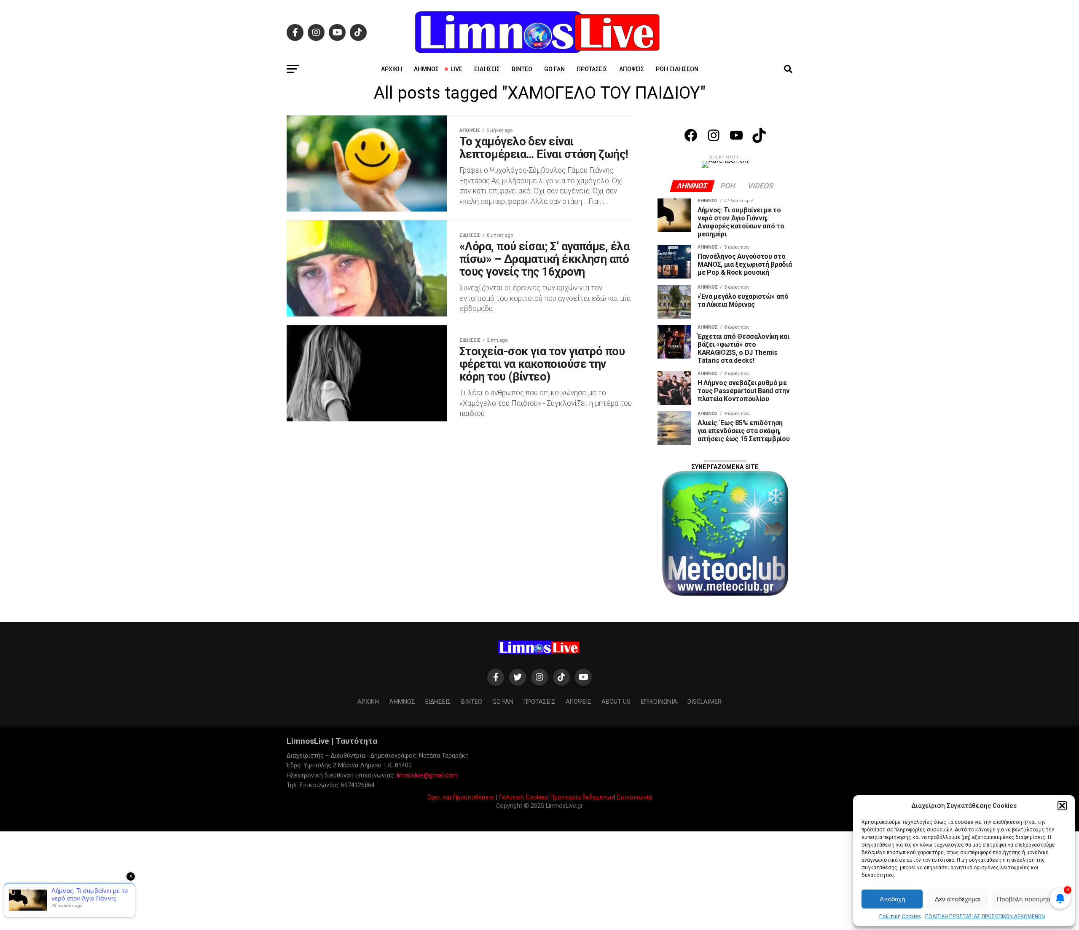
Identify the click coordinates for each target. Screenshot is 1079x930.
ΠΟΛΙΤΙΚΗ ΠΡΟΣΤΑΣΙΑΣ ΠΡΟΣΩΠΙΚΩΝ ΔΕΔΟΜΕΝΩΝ (985, 916)
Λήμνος (426, 69)
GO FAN (554, 69)
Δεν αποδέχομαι (957, 899)
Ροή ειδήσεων (677, 69)
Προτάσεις (592, 69)
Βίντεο (522, 69)
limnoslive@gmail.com (427, 775)
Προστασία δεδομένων (582, 797)
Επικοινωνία (634, 797)
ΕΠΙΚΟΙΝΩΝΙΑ (659, 701)
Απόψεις (631, 69)
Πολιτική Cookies (900, 916)
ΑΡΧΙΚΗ (391, 69)
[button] (1062, 805)
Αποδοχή (892, 899)
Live (456, 69)
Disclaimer (704, 701)
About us (616, 701)
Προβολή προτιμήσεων (1029, 899)
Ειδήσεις (487, 69)
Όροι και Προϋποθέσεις (460, 797)
